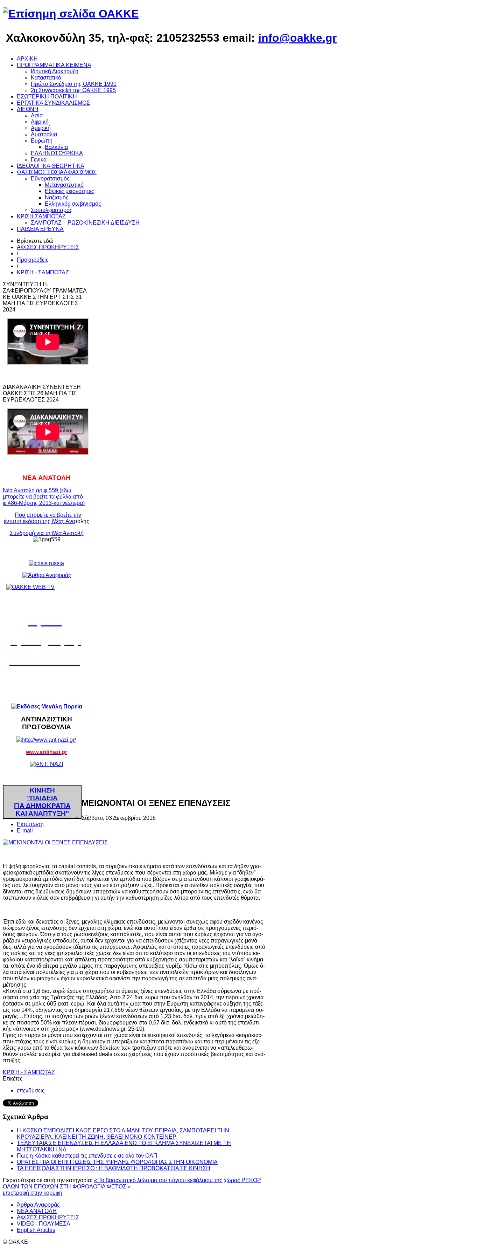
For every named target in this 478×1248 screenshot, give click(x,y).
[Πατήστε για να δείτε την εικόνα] (55, 842)
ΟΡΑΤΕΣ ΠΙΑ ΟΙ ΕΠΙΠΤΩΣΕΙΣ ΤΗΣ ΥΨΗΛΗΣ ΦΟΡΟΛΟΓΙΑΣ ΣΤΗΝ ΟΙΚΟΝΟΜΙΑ (117, 1162)
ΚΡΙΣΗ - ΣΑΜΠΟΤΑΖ (43, 272)
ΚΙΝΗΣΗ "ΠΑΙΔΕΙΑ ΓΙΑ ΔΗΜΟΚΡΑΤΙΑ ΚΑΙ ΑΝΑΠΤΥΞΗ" (42, 802)
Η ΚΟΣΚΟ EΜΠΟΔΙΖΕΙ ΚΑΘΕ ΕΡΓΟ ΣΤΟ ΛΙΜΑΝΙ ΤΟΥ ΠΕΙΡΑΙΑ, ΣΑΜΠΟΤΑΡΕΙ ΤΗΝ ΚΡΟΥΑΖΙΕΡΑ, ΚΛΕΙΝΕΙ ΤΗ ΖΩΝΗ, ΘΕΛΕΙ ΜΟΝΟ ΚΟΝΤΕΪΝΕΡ (123, 1133)
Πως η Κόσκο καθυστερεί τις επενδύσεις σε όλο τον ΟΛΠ (87, 1156)
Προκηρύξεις (33, 260)
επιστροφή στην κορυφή (32, 1193)
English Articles (36, 1230)
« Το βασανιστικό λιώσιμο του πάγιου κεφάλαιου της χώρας (167, 1180)
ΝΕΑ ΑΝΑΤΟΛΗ (37, 1211)
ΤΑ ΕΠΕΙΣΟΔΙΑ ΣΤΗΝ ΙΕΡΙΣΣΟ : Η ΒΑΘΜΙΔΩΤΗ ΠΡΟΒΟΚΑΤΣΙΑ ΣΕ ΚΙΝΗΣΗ (113, 1168)
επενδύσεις (31, 1090)
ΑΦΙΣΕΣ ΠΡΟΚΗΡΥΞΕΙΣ (48, 247)
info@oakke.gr (297, 38)
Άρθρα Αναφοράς (38, 1205)
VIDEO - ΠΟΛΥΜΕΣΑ (43, 1224)
